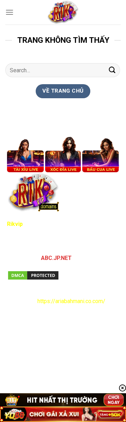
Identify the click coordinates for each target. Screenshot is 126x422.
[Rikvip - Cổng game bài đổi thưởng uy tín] (63, 12)
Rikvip (15, 224)
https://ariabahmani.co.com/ (71, 301)
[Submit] (112, 70)
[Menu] (9, 12)
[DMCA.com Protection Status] (33, 275)
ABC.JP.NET (56, 258)
